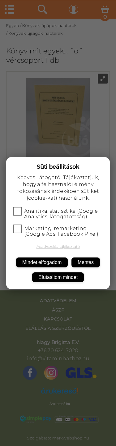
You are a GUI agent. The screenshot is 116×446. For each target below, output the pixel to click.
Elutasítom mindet (58, 277)
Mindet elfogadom (42, 262)
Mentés (86, 262)
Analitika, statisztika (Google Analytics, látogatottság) (61, 214)
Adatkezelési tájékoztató (58, 246)
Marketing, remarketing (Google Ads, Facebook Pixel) (61, 231)
